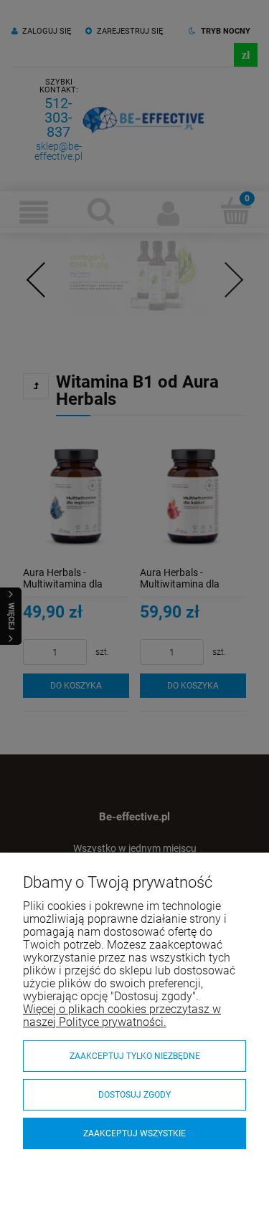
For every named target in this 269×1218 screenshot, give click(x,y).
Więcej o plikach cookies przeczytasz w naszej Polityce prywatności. (122, 1015)
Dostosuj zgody (134, 1095)
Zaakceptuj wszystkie (134, 1133)
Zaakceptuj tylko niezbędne (135, 1056)
